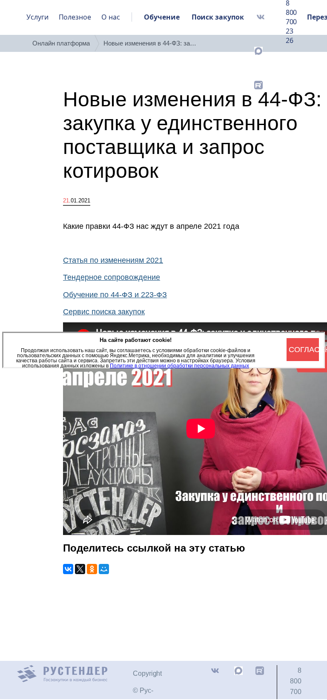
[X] (80, 569)
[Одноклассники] (92, 569)
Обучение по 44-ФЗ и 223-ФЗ (115, 294)
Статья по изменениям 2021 (113, 260)
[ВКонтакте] (68, 569)
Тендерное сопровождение (111, 277)
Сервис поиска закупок (104, 311)
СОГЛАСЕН (304, 349)
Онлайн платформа (61, 43)
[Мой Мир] (104, 569)
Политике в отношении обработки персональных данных (179, 366)
